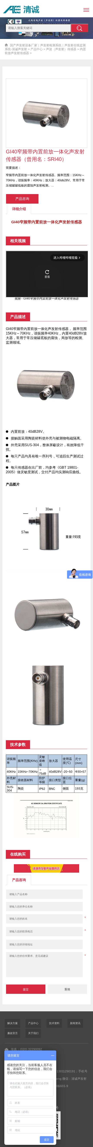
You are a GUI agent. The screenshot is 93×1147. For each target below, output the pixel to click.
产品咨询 (22, 199)
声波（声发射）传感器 (61, 49)
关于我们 (33, 1033)
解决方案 (12, 1023)
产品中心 (36, 49)
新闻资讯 (75, 1023)
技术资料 (54, 1023)
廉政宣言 (12, 1033)
